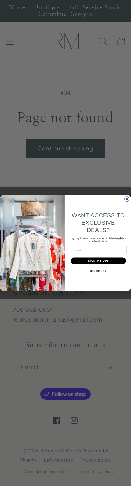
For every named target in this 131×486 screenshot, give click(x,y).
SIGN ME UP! (98, 260)
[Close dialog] (126, 199)
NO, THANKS (98, 271)
